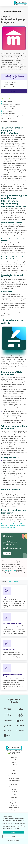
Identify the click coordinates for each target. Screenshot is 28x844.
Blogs (14, 800)
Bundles (14, 794)
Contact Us (14, 764)
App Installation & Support (18, 10)
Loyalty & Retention (14, 778)
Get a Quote (14, 91)
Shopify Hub (14, 810)
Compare (14, 805)
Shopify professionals (10, 570)
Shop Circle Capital (14, 787)
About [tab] (4, 581)
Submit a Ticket (14, 767)
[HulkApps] (20, 2)
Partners (14, 789)
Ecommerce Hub (14, 807)
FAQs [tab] (9, 581)
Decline (13, 836)
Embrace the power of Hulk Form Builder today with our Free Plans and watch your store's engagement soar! (12, 525)
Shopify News (14, 803)
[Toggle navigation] (2, 2)
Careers (14, 762)
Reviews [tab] (15, 581)
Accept (13, 832)
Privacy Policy (17, 828)
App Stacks (14, 791)
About (14, 760)
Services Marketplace (5, 10)
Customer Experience (14, 775)
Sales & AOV (14, 773)
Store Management (14, 780)
